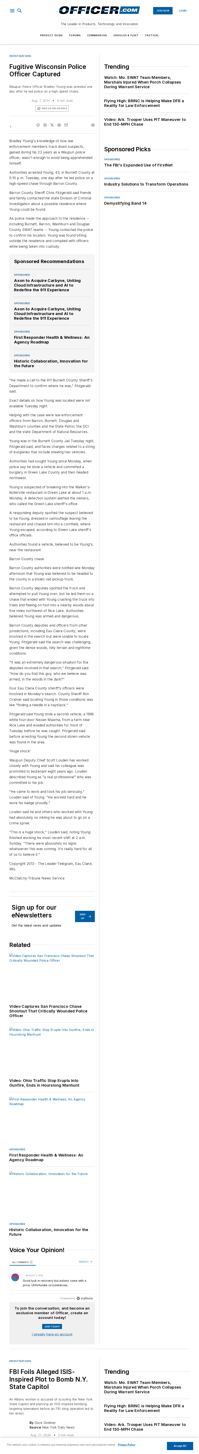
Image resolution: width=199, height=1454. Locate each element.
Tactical (152, 35)
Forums (75, 35)
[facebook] (38, 125)
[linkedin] (45, 125)
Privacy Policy (126, 1444)
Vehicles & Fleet (126, 35)
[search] (20, 11)
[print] (93, 125)
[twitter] (52, 125)
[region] (52, 1280)
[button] (12, 11)
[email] (66, 125)
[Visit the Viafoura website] (84, 1298)
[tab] (22, 1262)
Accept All (180, 1445)
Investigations (20, 56)
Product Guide (51, 35)
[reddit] (59, 125)
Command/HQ (97, 35)
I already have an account (52, 1334)
